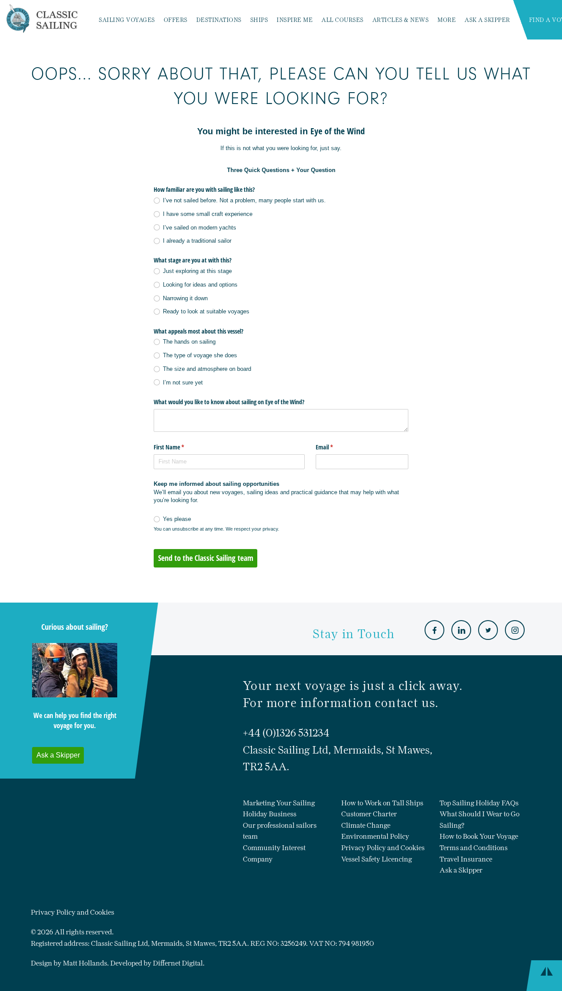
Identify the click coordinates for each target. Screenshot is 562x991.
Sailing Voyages (127, 20)
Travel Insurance (466, 859)
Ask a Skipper (487, 20)
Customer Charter (369, 814)
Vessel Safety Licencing (376, 859)
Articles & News (400, 20)
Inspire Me (295, 20)
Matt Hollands (85, 963)
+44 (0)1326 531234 (286, 732)
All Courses (342, 20)
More (446, 20)
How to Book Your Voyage (479, 836)
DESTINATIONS (218, 20)
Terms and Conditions (474, 848)
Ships (259, 20)
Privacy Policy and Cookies (383, 848)
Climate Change (365, 825)
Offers (175, 20)
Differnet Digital (178, 963)
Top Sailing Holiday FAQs (479, 803)
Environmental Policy (375, 836)
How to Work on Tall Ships (382, 803)
